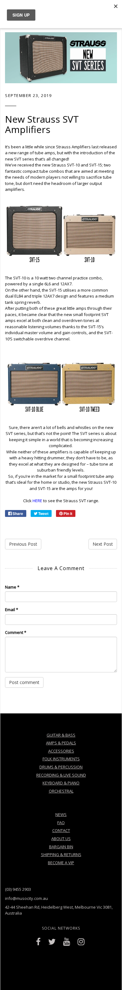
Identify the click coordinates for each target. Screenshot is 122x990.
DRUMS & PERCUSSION (61, 767)
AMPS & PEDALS (61, 743)
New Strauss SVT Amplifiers (42, 124)
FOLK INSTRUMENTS (61, 759)
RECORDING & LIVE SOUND (61, 775)
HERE (37, 500)
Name (12, 587)
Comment (15, 632)
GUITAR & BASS (61, 735)
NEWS (61, 814)
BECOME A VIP (61, 862)
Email (11, 609)
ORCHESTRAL (61, 791)
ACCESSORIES (61, 751)
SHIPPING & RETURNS (61, 854)
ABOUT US (61, 838)
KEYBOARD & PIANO (61, 783)
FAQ (61, 822)
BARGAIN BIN (61, 847)
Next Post (103, 544)
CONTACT (61, 830)
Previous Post (23, 544)
